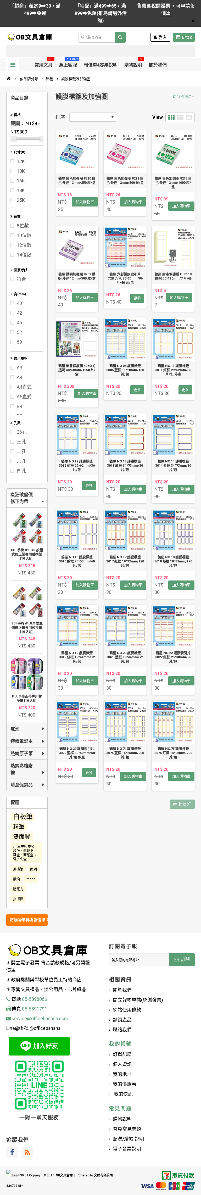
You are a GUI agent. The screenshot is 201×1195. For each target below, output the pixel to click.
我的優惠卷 (124, 1084)
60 (19, 342)
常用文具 (44, 63)
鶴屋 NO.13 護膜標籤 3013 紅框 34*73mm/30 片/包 (125, 465)
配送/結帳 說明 (128, 1139)
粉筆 (19, 826)
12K (21, 161)
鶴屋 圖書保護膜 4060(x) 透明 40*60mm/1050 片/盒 (77, 370)
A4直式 (24, 387)
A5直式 (24, 396)
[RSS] (27, 1152)
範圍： (17, 123)
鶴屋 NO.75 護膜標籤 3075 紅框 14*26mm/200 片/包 (173, 753)
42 (19, 313)
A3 (19, 367)
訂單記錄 (122, 1054)
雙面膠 (21, 836)
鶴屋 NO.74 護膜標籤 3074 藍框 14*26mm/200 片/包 (125, 753)
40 (19, 303)
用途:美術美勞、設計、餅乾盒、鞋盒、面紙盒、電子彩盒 (25, 853)
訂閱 (185, 959)
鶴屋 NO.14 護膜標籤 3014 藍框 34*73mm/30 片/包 (173, 465)
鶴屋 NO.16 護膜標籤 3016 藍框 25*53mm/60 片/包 (77, 561)
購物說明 (133, 63)
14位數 (24, 255)
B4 (19, 406)
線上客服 (68, 63)
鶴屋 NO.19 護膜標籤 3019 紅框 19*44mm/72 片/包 (77, 657)
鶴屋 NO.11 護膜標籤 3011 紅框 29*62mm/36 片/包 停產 (173, 370)
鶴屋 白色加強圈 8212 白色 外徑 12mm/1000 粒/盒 (173, 182)
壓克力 (18, 889)
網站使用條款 (127, 1010)
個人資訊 (122, 1064)
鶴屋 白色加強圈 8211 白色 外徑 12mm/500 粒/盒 (125, 180)
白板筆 (23, 816)
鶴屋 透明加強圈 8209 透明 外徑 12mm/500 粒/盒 (77, 276)
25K (21, 200)
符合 (21, 279)
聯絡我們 (122, 1029)
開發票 (163, 6)
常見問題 (120, 1108)
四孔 (21, 470)
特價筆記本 (21, 741)
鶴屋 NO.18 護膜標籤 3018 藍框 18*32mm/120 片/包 (173, 561)
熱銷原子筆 (21, 753)
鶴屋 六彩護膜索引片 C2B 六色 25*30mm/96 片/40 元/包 (125, 278)
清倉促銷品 (21, 785)
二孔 (21, 451)
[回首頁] (8, 78)
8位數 (23, 225)
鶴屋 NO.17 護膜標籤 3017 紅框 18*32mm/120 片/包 (125, 561)
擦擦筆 (18, 869)
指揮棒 (18, 899)
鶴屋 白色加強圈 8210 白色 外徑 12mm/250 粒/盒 (77, 180)
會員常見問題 (127, 1129)
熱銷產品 (122, 1020)
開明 (33, 869)
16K (21, 180)
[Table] (189, 117)
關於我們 (158, 65)
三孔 (21, 441)
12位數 (24, 245)
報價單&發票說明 (101, 65)
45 (19, 322)
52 (19, 332)
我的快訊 (123, 1094)
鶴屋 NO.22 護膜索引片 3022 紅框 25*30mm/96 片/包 (173, 657)
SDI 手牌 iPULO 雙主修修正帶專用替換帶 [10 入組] (27, 627)
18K (21, 190)
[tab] (27, 498)
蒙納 (16, 879)
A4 (19, 377)
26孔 (22, 432)
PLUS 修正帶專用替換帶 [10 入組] (27, 698)
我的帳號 (120, 1044)
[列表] (180, 117)
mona (31, 879)
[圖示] (171, 117)
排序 (60, 117)
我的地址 (122, 1074)
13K (21, 171)
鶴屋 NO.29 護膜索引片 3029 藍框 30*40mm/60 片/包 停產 (77, 753)
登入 (162, 37)
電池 (14, 728)
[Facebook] (12, 1152)
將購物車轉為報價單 (28, 920)
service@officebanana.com (40, 1018)
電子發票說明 (127, 1149)
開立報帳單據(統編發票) (138, 1000)
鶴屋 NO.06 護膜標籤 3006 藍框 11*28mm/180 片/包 (125, 370)
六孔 (21, 461)
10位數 (24, 235)
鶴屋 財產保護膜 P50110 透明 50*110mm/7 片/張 (173, 276)
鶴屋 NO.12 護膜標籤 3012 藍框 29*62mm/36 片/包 (77, 465)
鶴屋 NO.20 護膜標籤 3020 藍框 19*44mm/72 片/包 (125, 657)
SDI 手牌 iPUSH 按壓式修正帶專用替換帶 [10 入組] (27, 554)
